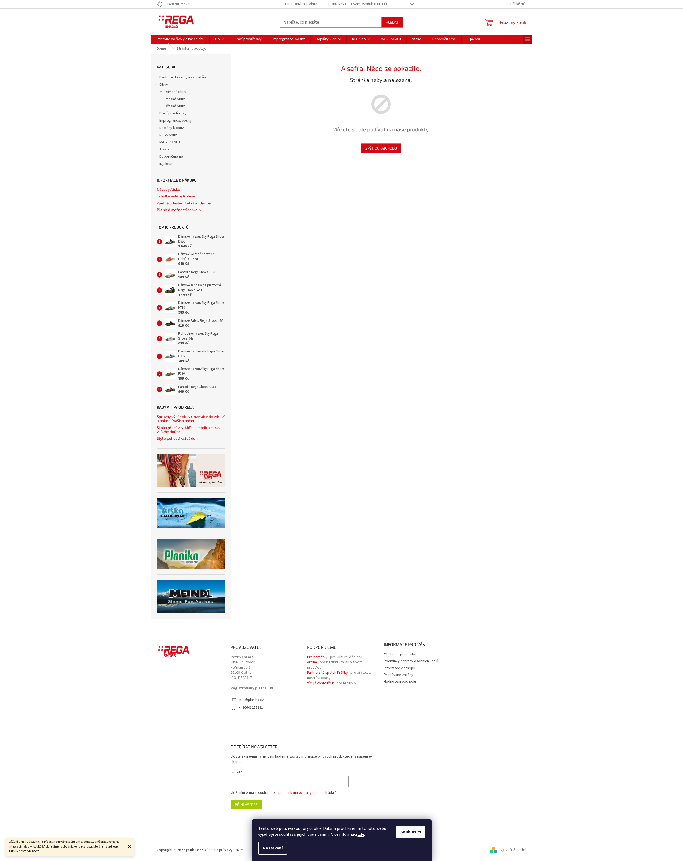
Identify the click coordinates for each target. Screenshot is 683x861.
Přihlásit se (246, 804)
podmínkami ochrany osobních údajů (307, 792)
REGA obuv (168, 135)
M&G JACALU (169, 142)
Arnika (312, 662)
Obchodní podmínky (301, 4)
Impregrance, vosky (175, 120)
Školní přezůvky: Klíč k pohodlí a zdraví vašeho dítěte (189, 430)
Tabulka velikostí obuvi (176, 196)
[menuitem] (180, 39)
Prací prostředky (173, 113)
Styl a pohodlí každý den (177, 438)
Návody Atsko (168, 189)
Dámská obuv (175, 92)
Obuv (163, 84)
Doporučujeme (171, 156)
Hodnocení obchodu (400, 681)
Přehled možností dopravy (179, 210)
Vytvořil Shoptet (514, 850)
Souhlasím (410, 832)
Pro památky (317, 657)
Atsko (164, 149)
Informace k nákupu (399, 668)
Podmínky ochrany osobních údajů (357, 4)
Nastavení (273, 848)
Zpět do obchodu (381, 148)
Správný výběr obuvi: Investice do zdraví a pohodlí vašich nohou (190, 419)
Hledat (392, 22)
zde (361, 834)
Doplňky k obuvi (172, 128)
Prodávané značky (398, 675)
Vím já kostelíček (320, 683)
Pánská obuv (175, 99)
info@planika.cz (251, 700)
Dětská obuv (175, 106)
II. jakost (166, 164)
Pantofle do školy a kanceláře (183, 77)
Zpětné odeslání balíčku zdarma (184, 203)
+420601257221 (251, 707)
